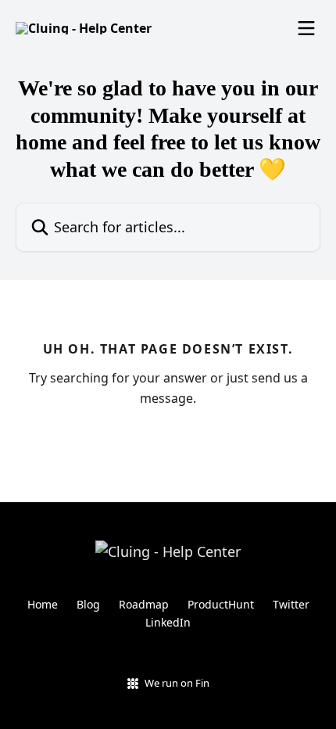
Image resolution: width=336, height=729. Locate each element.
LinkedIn (168, 622)
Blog (88, 604)
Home (42, 604)
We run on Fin (177, 683)
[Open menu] (306, 28)
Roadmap (144, 604)
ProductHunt (221, 604)
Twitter (291, 604)
